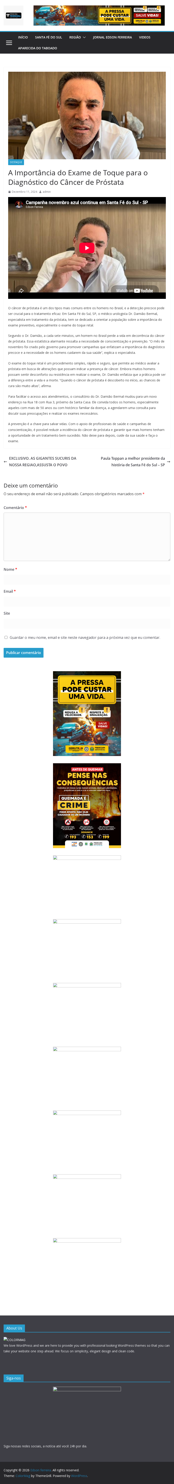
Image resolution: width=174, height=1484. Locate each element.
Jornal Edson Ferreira (112, 37)
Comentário (15, 507)
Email (10, 591)
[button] (83, 37)
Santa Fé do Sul (48, 37)
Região (75, 37)
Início (23, 37)
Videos (144, 37)
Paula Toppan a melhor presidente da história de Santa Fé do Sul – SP (133, 461)
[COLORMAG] (14, 1340)
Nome (10, 569)
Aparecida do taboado (37, 48)
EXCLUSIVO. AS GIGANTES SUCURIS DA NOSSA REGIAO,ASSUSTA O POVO (42, 461)
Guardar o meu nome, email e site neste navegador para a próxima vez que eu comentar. (85, 637)
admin (47, 192)
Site (7, 613)
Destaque (16, 162)
